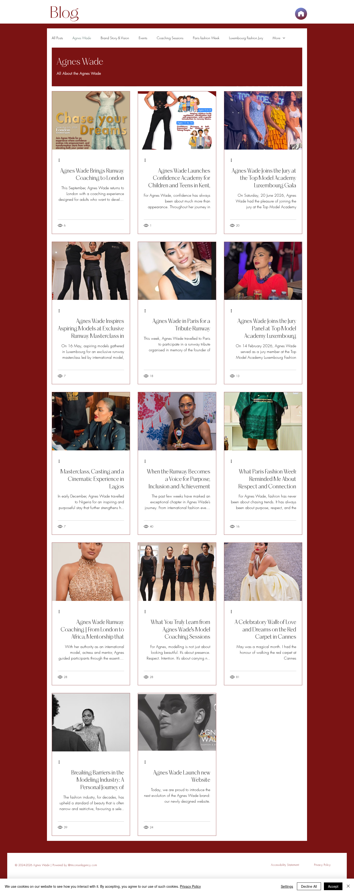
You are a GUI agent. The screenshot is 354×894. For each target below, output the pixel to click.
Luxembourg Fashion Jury (246, 38)
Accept (333, 886)
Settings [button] (287, 886)
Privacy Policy (190, 886)
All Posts (57, 38)
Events (143, 38)
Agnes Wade (81, 38)
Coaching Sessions (170, 38)
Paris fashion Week (206, 38)
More (276, 38)
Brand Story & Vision (115, 38)
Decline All (309, 886)
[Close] (348, 886)
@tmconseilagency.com (82, 865)
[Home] (301, 14)
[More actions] (61, 160)
